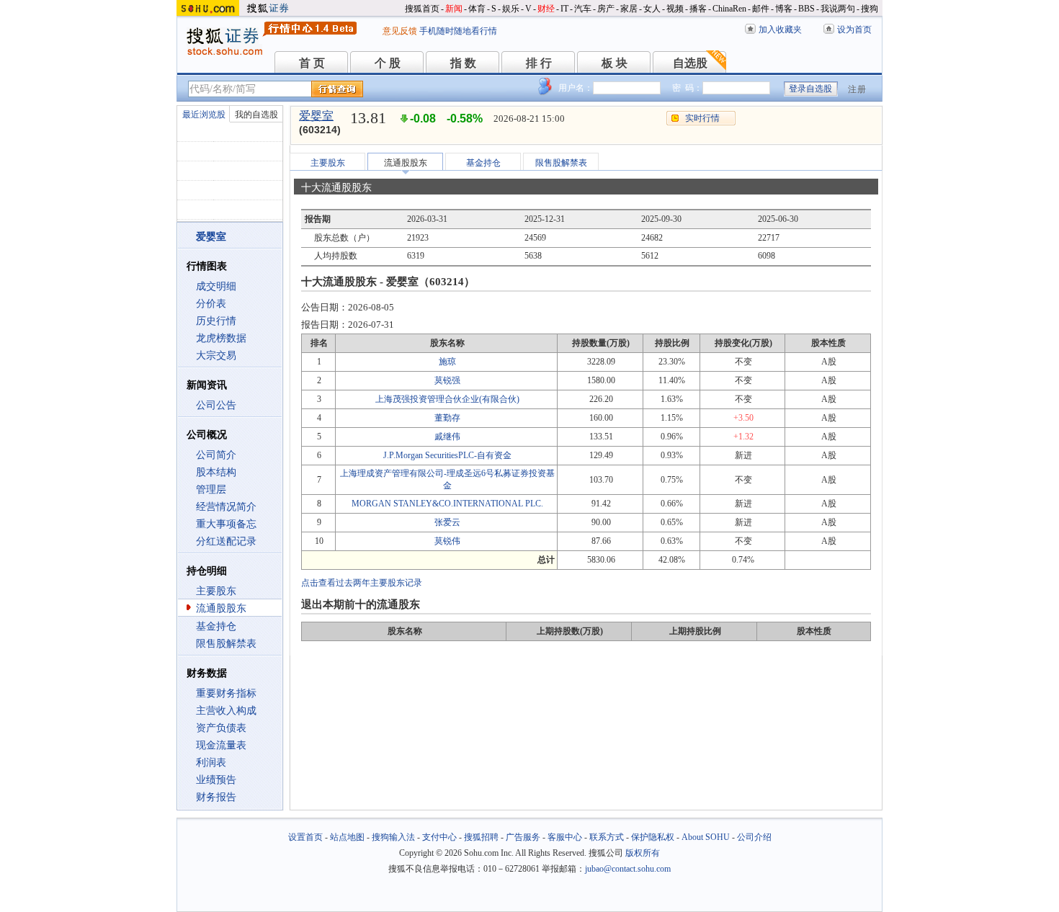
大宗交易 (216, 355)
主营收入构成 (226, 710)
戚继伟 (447, 437)
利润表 (211, 762)
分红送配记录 (226, 541)
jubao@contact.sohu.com (628, 869)
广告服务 (523, 837)
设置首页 (305, 837)
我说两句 (838, 9)
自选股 (690, 63)
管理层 (211, 489)
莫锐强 (447, 380)
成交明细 (216, 286)
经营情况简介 (226, 506)
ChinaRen (729, 9)
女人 (652, 9)
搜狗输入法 (393, 837)
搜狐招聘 (481, 837)
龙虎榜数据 (221, 338)
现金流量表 (221, 745)
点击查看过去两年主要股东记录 (361, 583)
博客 (783, 9)
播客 (698, 9)
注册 (857, 89)
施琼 (447, 362)
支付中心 (439, 837)
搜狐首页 (422, 9)
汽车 (582, 9)
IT (564, 9)
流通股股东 (221, 608)
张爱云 (447, 522)
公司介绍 (754, 837)
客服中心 (565, 837)
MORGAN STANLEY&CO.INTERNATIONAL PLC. (447, 504)
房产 (606, 9)
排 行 (539, 63)
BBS (806, 9)
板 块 (614, 63)
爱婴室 (316, 115)
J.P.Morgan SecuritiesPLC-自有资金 (447, 455)
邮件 (760, 9)
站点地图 (347, 837)
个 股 (388, 63)
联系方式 (606, 837)
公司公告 (216, 405)
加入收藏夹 (780, 29)
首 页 (312, 63)
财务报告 (216, 797)
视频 (675, 9)
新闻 (454, 9)
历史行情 (216, 321)
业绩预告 (216, 779)
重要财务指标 (226, 693)
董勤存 (447, 418)
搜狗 (869, 9)
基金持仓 (216, 626)
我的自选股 (256, 114)
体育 (477, 9)
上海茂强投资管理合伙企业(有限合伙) (447, 399)
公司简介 (216, 455)
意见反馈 (400, 31)
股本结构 (216, 472)
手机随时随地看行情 (458, 31)
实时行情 (702, 118)
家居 (629, 9)
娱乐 (510, 9)
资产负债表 (221, 728)
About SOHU (706, 837)
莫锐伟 (447, 541)
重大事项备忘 (226, 524)
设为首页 (854, 29)
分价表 (211, 303)
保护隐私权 (652, 837)
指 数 (463, 63)
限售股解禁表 (226, 643)
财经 (546, 9)
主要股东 (216, 591)
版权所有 (642, 853)
